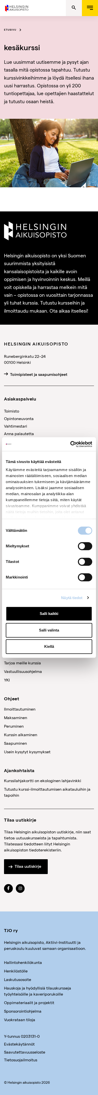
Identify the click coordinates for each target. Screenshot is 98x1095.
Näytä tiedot (71, 598)
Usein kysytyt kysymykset (27, 751)
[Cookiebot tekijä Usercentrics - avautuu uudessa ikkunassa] (70, 444)
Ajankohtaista (19, 770)
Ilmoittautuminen (19, 709)
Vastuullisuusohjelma (23, 671)
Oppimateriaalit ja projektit (29, 1002)
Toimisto (11, 411)
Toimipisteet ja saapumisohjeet (38, 374)
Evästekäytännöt (19, 1044)
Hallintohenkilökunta (23, 962)
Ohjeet (11, 698)
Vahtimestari (15, 426)
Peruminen (14, 726)
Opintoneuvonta (19, 418)
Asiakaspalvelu (20, 398)
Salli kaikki (49, 613)
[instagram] (20, 888)
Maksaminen (15, 717)
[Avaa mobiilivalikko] (90, 8)
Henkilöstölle (16, 970)
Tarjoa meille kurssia (22, 662)
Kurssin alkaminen (20, 734)
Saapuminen (15, 743)
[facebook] (8, 888)
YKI (7, 679)
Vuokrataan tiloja (19, 1019)
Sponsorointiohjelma (22, 1011)
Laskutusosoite (17, 979)
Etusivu (10, 29)
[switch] (85, 546)
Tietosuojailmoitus (20, 1059)
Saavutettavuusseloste (24, 1052)
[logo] (17, 7)
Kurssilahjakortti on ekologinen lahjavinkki (42, 780)
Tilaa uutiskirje (28, 866)
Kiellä (49, 646)
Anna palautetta (19, 433)
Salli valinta (49, 630)
